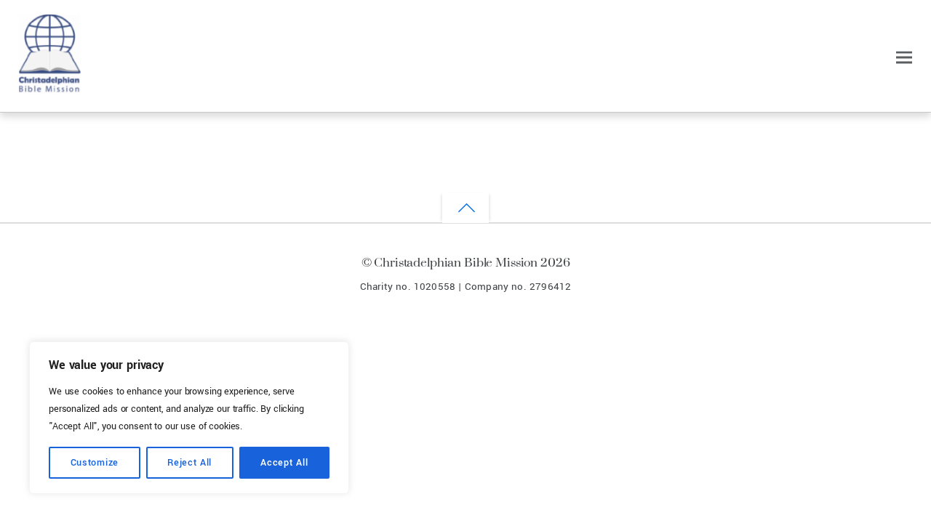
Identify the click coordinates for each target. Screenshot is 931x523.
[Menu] (904, 58)
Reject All (189, 462)
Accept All (284, 462)
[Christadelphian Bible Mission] (50, 86)
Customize (95, 462)
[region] (189, 417)
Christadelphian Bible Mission (456, 261)
